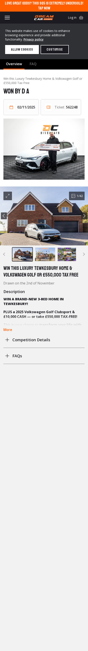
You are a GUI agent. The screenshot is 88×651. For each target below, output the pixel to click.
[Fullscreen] (7, 196)
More (7, 329)
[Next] (84, 215)
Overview (14, 64)
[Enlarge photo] (44, 149)
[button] (44, 215)
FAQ (33, 64)
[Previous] (4, 215)
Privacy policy (33, 39)
